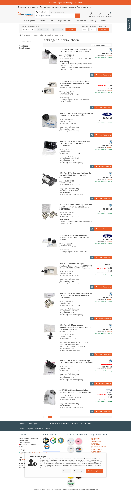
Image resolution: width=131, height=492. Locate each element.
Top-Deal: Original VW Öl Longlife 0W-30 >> (65, 2)
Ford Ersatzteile (95, 445)
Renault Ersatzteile (96, 451)
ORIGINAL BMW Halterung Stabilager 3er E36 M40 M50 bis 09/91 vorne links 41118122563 (75, 175)
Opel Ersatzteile (95, 448)
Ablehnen (66, 471)
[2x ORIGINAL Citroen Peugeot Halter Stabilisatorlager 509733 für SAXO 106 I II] (49, 397)
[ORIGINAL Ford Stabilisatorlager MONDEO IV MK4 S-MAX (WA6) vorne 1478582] (49, 121)
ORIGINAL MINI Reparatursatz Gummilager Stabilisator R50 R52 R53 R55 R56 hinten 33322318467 (75, 327)
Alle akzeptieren (95, 471)
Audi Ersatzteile (95, 438)
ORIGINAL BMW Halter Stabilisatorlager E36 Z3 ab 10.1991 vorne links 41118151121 (76, 361)
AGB (46, 423)
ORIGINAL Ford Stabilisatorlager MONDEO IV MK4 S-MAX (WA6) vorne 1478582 (76, 114)
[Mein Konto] (91, 14)
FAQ (84, 423)
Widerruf (66, 423)
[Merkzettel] (100, 14)
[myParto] (25, 13)
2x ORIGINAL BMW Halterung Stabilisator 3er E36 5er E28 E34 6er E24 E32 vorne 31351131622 (75, 207)
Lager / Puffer (39, 35)
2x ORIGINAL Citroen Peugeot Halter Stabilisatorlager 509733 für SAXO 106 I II (75, 391)
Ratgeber (30, 429)
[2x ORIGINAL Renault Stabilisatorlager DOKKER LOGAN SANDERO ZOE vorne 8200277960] (49, 88)
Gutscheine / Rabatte (42, 429)
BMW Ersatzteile (95, 440)
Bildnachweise (55, 423)
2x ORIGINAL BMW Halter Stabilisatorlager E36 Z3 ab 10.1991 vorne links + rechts (76, 50)
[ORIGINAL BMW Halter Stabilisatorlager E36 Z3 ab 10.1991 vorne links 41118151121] (49, 368)
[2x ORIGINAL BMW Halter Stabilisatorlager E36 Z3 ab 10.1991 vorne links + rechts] (49, 56)
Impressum (22, 423)
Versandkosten (109, 55)
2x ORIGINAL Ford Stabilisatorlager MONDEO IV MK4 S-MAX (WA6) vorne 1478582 (74, 237)
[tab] (42, 12)
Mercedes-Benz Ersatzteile (98, 446)
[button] (129, 2)
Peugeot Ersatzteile (96, 449)
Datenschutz (76, 423)
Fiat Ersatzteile (95, 443)
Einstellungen (78, 471)
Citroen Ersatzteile (96, 441)
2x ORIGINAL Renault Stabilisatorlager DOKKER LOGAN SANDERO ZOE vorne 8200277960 (74, 83)
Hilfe (89, 423)
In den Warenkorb (105, 75)
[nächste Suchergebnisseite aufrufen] (58, 417)
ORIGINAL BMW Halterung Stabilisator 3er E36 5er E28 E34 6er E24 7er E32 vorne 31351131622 (75, 295)
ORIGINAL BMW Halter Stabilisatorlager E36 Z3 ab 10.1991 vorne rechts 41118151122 (74, 143)
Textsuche (43, 12)
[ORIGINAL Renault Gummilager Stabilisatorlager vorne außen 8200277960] (49, 271)
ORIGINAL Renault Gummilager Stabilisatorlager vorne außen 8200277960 (75, 265)
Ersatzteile (27, 35)
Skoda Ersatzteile (96, 453)
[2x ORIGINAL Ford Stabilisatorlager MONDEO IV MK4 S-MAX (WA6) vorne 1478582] (49, 242)
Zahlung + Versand (35, 423)
